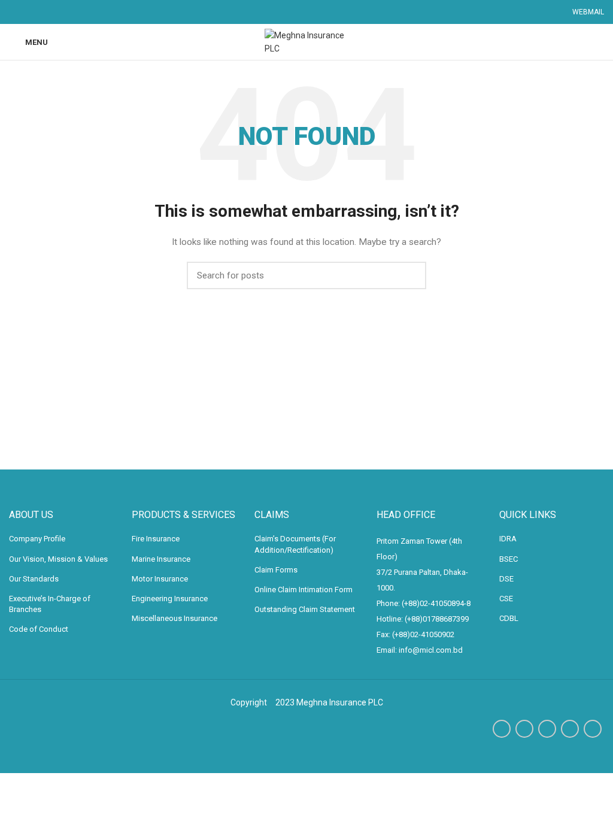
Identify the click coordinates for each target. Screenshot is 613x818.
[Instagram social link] (547, 729)
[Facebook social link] (502, 729)
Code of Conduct (38, 629)
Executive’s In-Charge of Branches (49, 604)
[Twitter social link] (524, 729)
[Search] (599, 42)
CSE (506, 598)
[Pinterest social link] (593, 729)
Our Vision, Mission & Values (58, 559)
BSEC (508, 559)
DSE (506, 578)
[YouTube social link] (570, 729)
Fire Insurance (156, 538)
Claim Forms (276, 569)
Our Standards (34, 578)
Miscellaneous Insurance (174, 618)
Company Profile (37, 538)
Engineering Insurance (170, 598)
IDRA (508, 538)
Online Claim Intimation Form (303, 589)
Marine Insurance (161, 559)
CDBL (508, 618)
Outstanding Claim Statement (304, 609)
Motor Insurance (160, 578)
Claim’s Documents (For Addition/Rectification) (295, 544)
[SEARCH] (410, 275)
